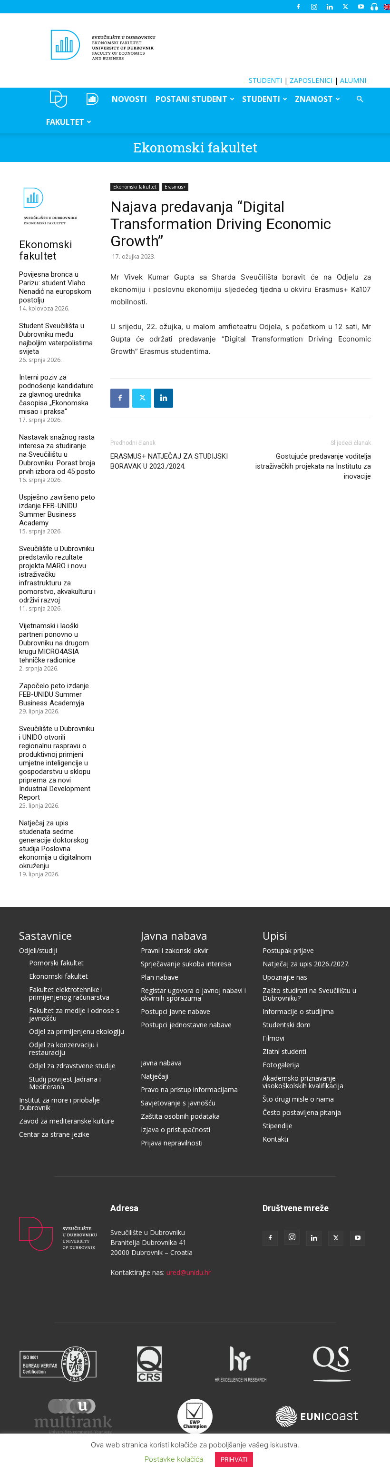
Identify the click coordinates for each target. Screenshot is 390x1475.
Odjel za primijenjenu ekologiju (76, 1031)
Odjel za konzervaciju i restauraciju (63, 1048)
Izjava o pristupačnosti (175, 1129)
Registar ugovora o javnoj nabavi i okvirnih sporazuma (193, 994)
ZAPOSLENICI (311, 80)
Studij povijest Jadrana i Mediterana (65, 1082)
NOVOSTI (129, 99)
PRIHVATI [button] (234, 1459)
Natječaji (154, 1076)
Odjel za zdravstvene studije (72, 1065)
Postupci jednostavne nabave (186, 1024)
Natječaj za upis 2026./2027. (306, 963)
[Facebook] (298, 6)
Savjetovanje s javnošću (178, 1102)
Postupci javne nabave (175, 1011)
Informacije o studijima (298, 1011)
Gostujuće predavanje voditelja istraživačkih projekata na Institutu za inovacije (313, 466)
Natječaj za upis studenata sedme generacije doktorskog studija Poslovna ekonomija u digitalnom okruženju (55, 844)
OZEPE (91, 99)
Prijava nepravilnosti (172, 1142)
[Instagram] (314, 6)
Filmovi (273, 1038)
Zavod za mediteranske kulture (66, 1120)
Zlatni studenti (284, 1051)
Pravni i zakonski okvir (174, 950)
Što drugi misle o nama (298, 1099)
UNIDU (58, 99)
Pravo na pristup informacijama (189, 1089)
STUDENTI (265, 80)
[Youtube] (361, 6)
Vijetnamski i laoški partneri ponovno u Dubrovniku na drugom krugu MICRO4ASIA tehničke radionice (54, 643)
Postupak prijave (288, 950)
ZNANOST (314, 99)
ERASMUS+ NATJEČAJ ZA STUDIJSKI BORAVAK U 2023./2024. (169, 461)
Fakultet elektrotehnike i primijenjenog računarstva (69, 993)
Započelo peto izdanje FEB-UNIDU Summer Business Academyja (54, 694)
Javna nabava (174, 935)
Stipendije (277, 1125)
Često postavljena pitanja (302, 1112)
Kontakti (275, 1139)
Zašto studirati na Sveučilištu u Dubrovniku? (309, 994)
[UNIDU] (195, 44)
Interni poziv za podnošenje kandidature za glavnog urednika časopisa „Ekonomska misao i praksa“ (56, 394)
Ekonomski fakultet (195, 147)
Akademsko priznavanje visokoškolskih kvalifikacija (303, 1082)
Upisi (275, 935)
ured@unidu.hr (188, 1272)
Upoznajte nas (285, 977)
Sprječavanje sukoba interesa (186, 963)
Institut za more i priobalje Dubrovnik (59, 1103)
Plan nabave (159, 977)
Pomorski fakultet (56, 962)
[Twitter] (345, 6)
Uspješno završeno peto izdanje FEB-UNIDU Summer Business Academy (57, 510)
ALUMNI (353, 80)
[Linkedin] (329, 6)
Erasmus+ (175, 186)
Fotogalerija (281, 1064)
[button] (359, 99)
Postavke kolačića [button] (174, 1459)
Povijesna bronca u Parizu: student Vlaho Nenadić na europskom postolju (55, 287)
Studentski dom (287, 1024)
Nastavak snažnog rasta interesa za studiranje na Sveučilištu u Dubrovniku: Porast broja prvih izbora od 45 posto (57, 454)
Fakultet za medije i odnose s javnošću (74, 1014)
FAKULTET (65, 122)
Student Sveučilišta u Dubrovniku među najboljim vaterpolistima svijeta (56, 338)
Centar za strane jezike (54, 1134)
